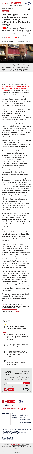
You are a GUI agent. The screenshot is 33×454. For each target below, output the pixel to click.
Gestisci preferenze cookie (19, 446)
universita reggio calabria (11, 308)
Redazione (6, 444)
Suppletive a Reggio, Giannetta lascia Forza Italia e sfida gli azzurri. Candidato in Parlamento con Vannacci (18, 337)
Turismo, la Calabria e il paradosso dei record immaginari (17, 345)
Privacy (22, 444)
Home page (4, 8)
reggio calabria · (7, 306)
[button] (29, 9)
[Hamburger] (2, 3)
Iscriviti (26, 383)
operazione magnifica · (21, 306)
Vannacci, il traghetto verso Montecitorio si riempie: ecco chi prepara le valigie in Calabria (17, 328)
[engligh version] (5, 3)
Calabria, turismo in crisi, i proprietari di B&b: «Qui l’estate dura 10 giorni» (16, 362)
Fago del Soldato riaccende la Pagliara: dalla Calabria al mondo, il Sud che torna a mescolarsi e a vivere (17, 353)
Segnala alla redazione (15, 444)
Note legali (8, 446)
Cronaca (10, 8)
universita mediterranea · (14, 304)
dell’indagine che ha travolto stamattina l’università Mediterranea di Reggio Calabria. (15, 88)
